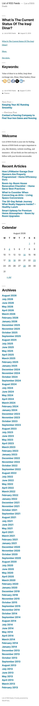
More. (4, 51)
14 (24, 255)
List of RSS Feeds (11, 3)
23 (34, 260)
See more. (6, 58)
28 (24, 266)
